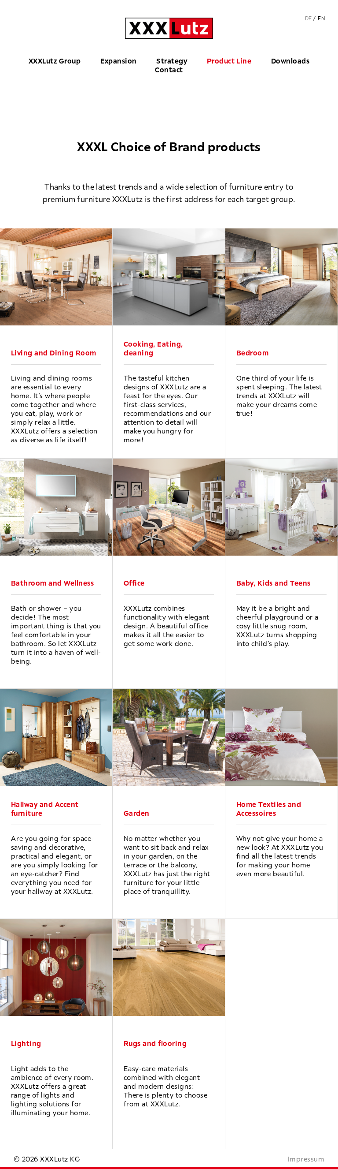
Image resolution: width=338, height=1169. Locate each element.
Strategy (171, 60)
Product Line (229, 60)
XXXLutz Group (55, 60)
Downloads (290, 60)
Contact (169, 69)
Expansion (118, 60)
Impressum (306, 1158)
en (321, 18)
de (308, 18)
